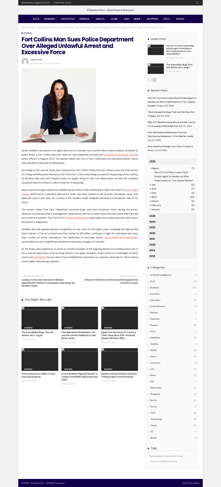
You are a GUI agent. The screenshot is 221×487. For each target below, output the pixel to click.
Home (114, 18)
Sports (173, 400)
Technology (173, 419)
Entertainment (173, 306)
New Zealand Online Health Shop (166, 456)
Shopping (152, 18)
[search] (197, 2)
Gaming (173, 343)
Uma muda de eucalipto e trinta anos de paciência (38, 375)
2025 (152, 216)
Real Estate (173, 387)
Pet (173, 381)
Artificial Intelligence (173, 275)
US (173, 431)
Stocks (173, 406)
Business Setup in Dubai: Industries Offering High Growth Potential (119, 375)
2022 (152, 233)
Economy (173, 293)
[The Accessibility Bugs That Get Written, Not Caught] (40, 318)
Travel (180, 18)
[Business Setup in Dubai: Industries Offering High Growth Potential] (119, 359)
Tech (166, 18)
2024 (152, 221)
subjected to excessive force (119, 154)
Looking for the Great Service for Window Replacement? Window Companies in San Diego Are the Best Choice (48, 282)
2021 (152, 239)
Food (173, 331)
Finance (84, 18)
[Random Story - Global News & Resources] (110, 10)
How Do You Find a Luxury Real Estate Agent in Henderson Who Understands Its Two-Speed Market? (180, 49)
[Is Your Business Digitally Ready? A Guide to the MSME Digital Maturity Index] (79, 359)
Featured (173, 318)
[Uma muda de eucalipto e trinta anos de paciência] (40, 359)
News (137, 18)
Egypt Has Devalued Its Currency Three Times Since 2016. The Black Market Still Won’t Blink (118, 335)
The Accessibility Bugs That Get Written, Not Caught (38, 334)
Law (126, 18)
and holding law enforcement (121, 237)
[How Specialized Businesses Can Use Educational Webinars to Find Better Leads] (79, 318)
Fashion (173, 312)
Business (49, 18)
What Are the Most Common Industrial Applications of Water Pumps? (111, 281)
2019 (152, 250)
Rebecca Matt (36, 59)
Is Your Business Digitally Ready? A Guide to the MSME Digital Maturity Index (79, 376)
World (173, 437)
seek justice (39, 257)
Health (100, 18)
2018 (152, 256)
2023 (152, 227)
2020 (152, 244)
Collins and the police (77, 217)
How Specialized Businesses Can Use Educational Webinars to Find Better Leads (78, 335)
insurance (173, 362)
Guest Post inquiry (62, 2)
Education (68, 18)
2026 (152, 161)
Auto (36, 18)
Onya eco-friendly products (163, 461)
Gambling (173, 337)
